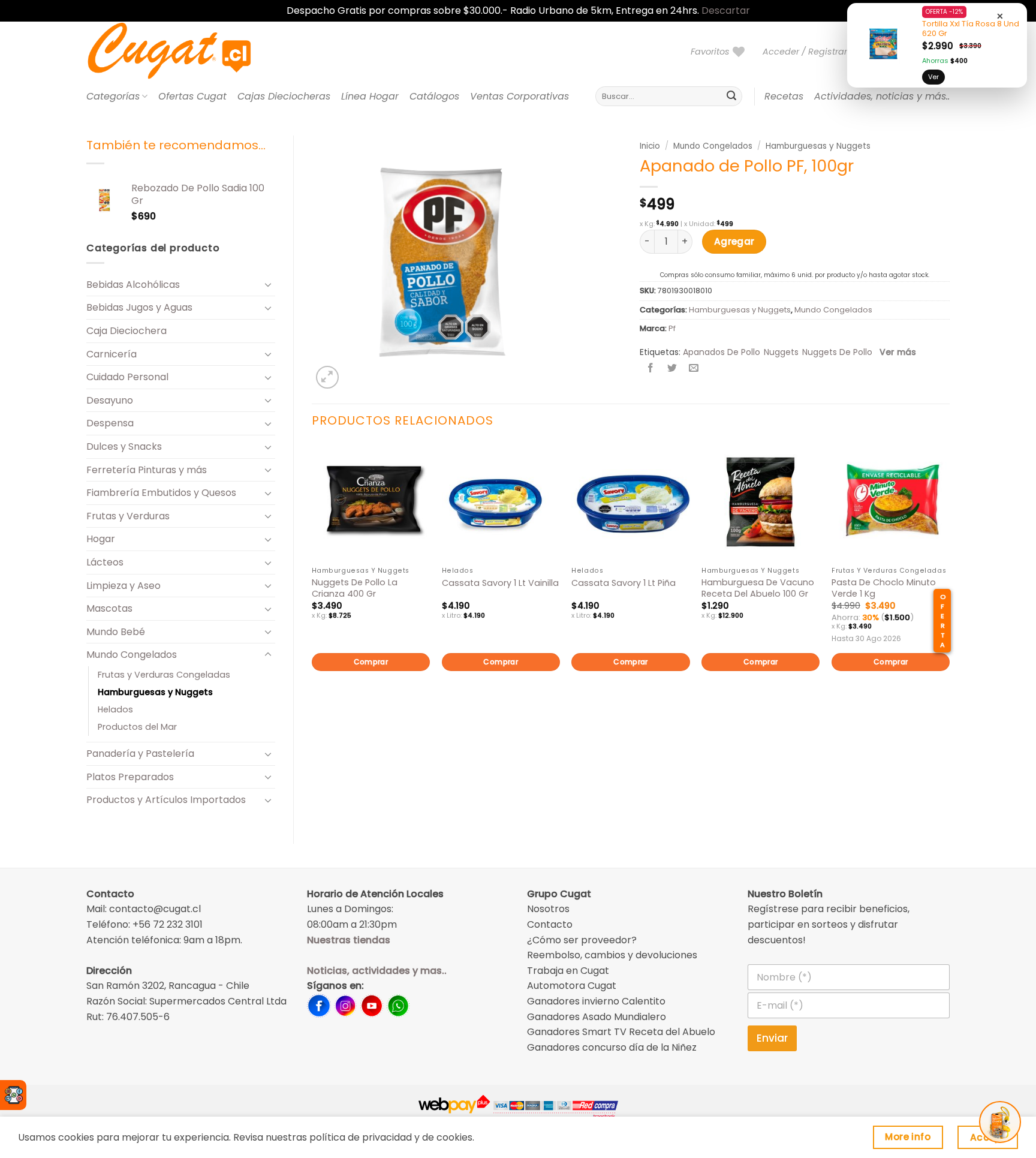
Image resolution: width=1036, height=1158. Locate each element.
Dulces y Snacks (124, 446)
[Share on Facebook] (651, 369)
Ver (933, 77)
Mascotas (109, 608)
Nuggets (781, 352)
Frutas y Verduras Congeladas (164, 675)
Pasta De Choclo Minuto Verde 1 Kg (884, 588)
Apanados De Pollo (721, 352)
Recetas (783, 96)
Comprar (371, 662)
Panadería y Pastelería (140, 753)
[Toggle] (268, 284)
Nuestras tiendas (348, 940)
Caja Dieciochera (126, 331)
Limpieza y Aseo (123, 585)
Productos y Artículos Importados (166, 800)
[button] (810, 52)
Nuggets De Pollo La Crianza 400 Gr (354, 588)
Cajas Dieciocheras (283, 96)
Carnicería (111, 354)
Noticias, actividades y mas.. (377, 970)
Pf (672, 328)
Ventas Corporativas (519, 96)
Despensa (110, 423)
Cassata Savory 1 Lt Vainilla (500, 583)
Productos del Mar (137, 727)
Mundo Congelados (131, 654)
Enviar (772, 1038)
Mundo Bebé (115, 632)
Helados (115, 709)
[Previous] (312, 576)
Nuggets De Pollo (837, 352)
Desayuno (109, 400)
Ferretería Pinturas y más (146, 470)
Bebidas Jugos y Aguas (139, 307)
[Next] (949, 576)
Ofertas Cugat (192, 96)
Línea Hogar (370, 96)
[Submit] (731, 96)
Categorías (113, 96)
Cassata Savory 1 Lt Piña (623, 583)
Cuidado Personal (127, 377)
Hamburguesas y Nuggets (155, 692)
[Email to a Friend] (694, 369)
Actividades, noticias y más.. (882, 96)
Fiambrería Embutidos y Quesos (161, 493)
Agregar (734, 241)
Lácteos (105, 562)
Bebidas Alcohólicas (133, 284)
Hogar (100, 539)
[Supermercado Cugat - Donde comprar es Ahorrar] (183, 52)
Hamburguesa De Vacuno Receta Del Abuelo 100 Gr (757, 588)
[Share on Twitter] (672, 369)
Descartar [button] (725, 10)
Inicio (650, 146)
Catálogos (434, 96)
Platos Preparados (130, 777)
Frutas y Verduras (128, 516)
